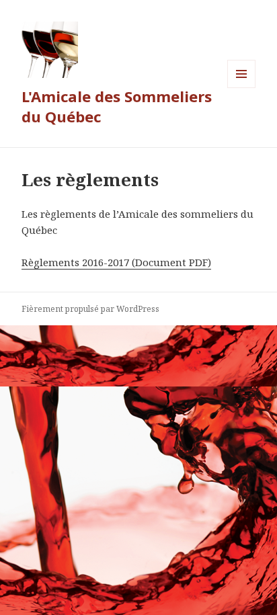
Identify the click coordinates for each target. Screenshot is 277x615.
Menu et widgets (241, 87)
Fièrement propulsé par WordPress (90, 309)
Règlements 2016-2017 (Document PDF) (116, 262)
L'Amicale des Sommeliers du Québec (117, 106)
